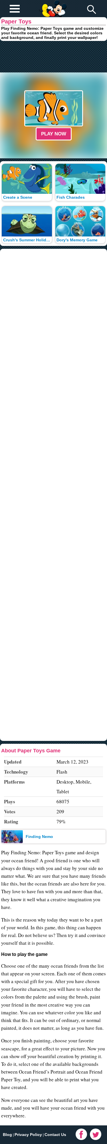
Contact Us (55, 1134)
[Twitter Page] (95, 1134)
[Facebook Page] (81, 1134)
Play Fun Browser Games (52, 4)
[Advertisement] (53, 57)
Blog (7, 1134)
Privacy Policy (28, 1134)
